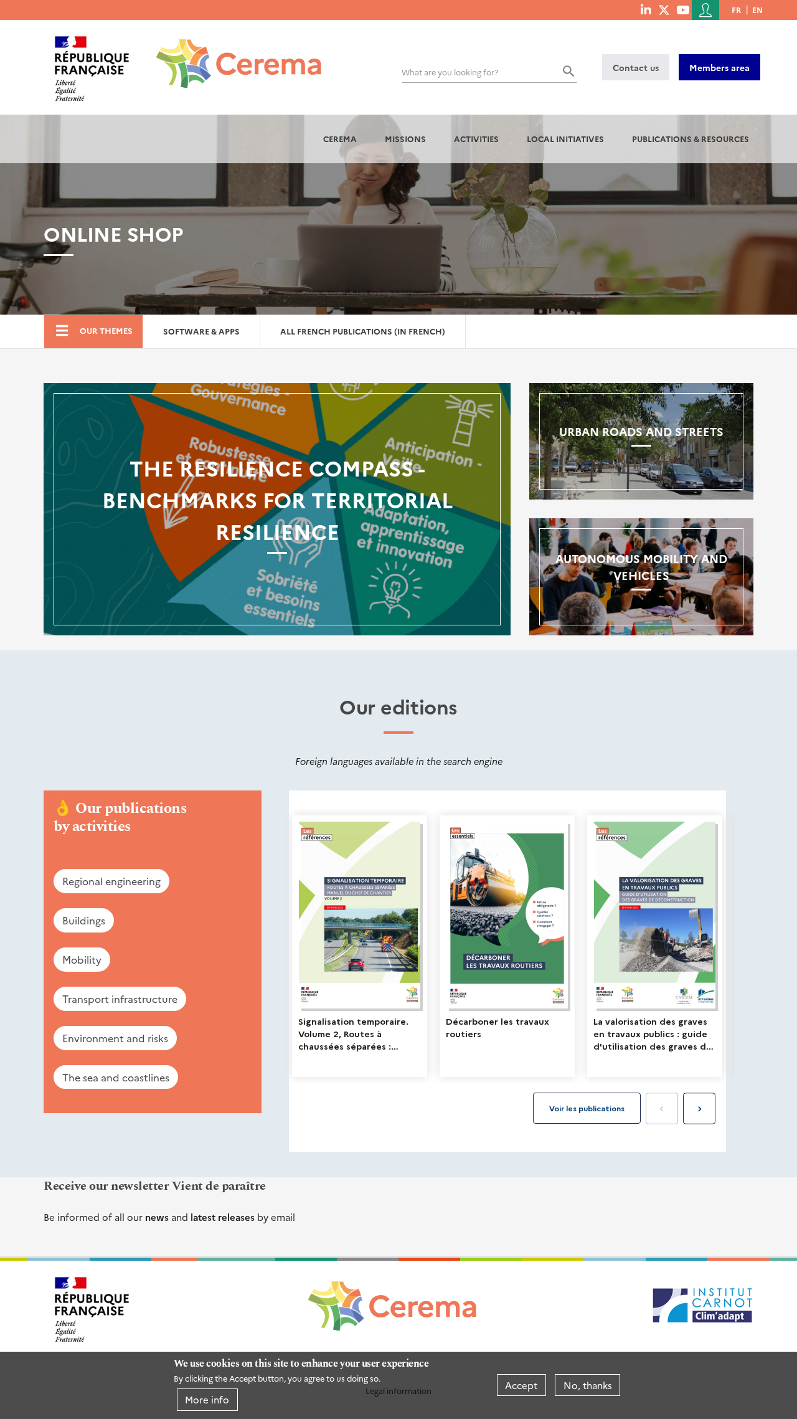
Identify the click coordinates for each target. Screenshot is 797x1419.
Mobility (81, 959)
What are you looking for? (450, 72)
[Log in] (705, 10)
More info (207, 1399)
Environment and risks (115, 1038)
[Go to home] (231, 54)
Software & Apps (201, 331)
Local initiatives (565, 138)
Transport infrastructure (119, 998)
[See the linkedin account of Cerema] (646, 9)
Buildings (83, 920)
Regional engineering (111, 881)
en (757, 9)
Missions (405, 138)
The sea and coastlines (115, 1077)
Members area (719, 67)
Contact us (636, 67)
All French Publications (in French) (362, 331)
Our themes (106, 330)
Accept (521, 1385)
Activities (476, 138)
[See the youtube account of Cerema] (682, 9)
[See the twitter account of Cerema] (664, 9)
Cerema (340, 138)
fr (736, 9)
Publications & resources (690, 138)
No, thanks (588, 1385)
